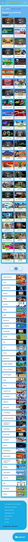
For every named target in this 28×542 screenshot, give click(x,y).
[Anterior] (8, 268)
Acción (7, 9)
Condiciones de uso (9, 513)
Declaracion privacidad (10, 507)
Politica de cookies (9, 510)
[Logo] (14, 2)
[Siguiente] (12, 268)
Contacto (7, 519)
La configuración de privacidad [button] (13, 504)
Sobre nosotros (8, 516)
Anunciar (7, 522)
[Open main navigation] (2, 2)
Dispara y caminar (16, 9)
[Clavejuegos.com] (3, 9)
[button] (25, 2)
